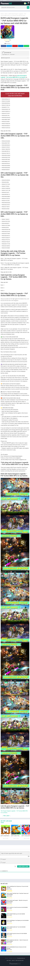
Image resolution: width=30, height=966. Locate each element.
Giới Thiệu (9, 960)
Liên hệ (13, 960)
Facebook (3, 46)
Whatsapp (26, 46)
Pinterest (15, 46)
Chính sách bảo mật (19, 960)
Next (8, 815)
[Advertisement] (15, 13)
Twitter (9, 46)
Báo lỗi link (8, 43)
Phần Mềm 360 (8, 52)
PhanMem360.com (21, 958)
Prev (4, 815)
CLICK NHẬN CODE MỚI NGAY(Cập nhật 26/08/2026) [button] (15, 95)
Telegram (20, 46)
